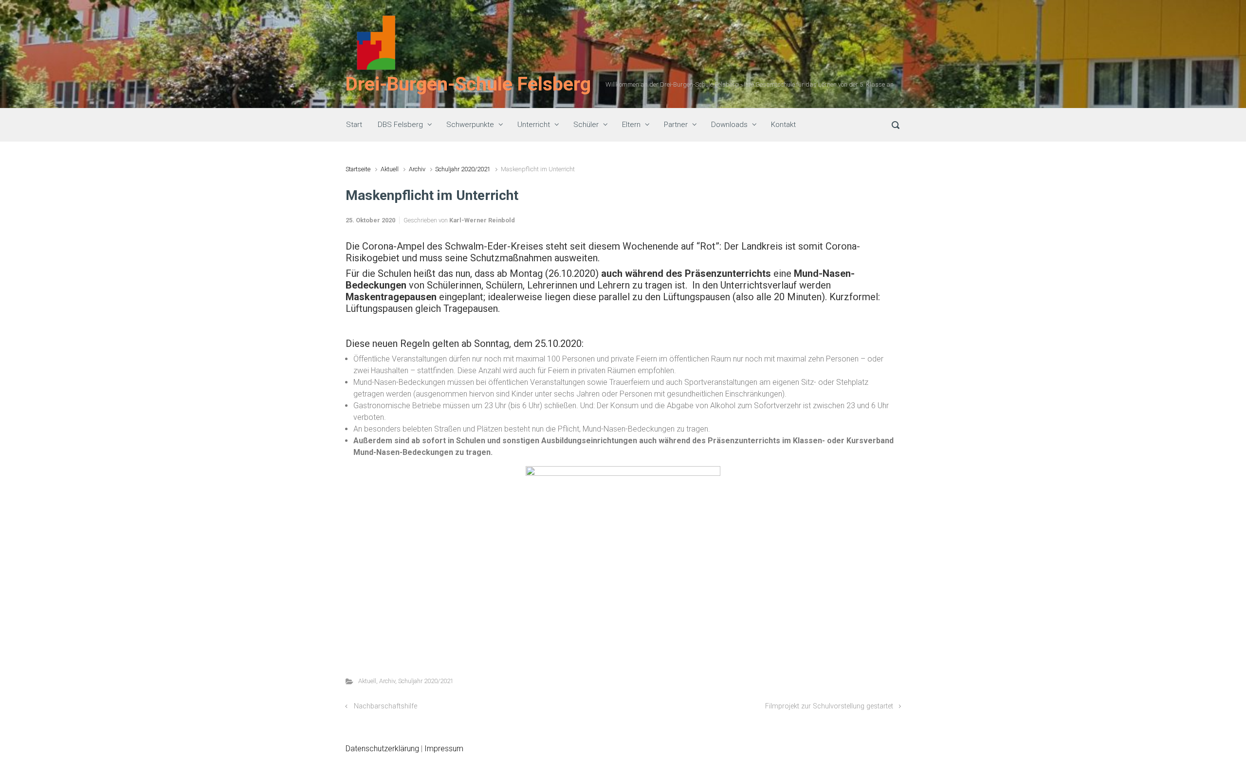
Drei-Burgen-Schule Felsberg (468, 84)
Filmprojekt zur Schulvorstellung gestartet (829, 706)
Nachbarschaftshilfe (385, 706)
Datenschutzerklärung (382, 748)
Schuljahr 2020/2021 (463, 169)
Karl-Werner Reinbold (482, 220)
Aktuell (390, 169)
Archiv (417, 169)
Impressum (443, 748)
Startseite (358, 169)
